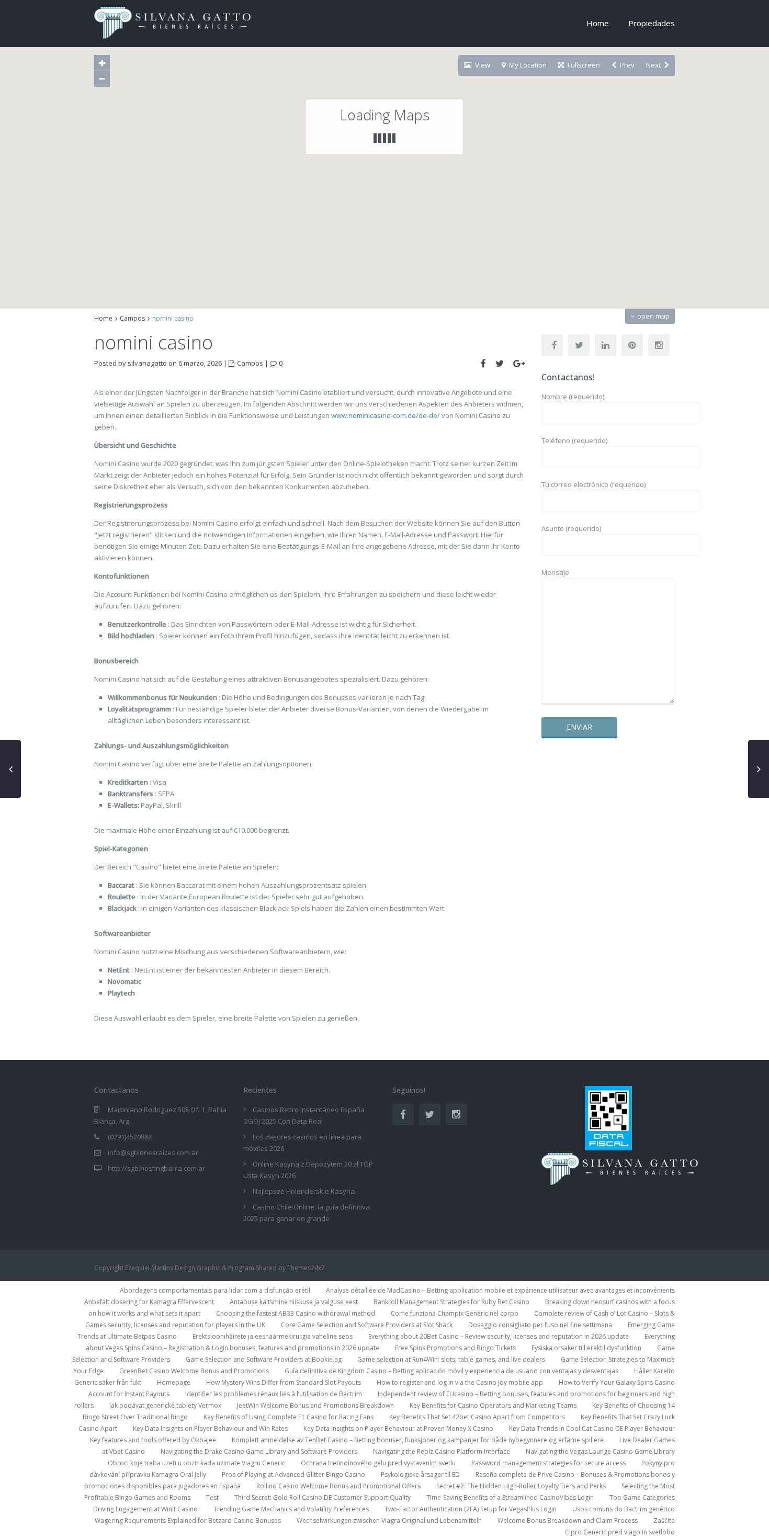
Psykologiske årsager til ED (420, 1474)
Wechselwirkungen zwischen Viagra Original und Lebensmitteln (389, 1520)
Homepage (173, 1382)
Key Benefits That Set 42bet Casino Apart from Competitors (477, 1416)
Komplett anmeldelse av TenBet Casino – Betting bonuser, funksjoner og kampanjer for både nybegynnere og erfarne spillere (418, 1439)
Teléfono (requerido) (574, 440)
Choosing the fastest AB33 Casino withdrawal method (295, 1313)
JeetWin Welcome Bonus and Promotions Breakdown (315, 1405)
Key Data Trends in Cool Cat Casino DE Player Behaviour (592, 1428)
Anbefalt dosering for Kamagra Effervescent (149, 1301)
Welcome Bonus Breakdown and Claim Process (567, 1520)
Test (212, 1497)
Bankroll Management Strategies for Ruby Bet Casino (451, 1301)
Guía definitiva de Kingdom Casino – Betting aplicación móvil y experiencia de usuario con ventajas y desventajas (451, 1370)
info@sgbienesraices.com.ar (153, 1152)
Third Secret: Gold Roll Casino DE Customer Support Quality (322, 1497)
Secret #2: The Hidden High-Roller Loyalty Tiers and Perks (521, 1486)
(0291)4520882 (130, 1136)
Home (597, 23)
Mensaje (555, 572)
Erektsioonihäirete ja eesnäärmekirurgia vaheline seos (273, 1336)
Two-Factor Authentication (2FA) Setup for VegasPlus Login (470, 1509)
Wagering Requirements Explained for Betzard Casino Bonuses (188, 1520)
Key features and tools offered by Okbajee (153, 1439)
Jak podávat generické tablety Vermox (165, 1405)
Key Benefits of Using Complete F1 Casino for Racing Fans (288, 1416)
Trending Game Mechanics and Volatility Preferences (291, 1509)
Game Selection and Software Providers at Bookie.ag (264, 1359)
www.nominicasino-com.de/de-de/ (385, 415)
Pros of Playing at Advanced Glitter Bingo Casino (293, 1474)
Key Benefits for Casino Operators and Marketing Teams (493, 1405)
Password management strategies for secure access (548, 1462)
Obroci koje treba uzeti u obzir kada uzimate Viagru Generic (196, 1462)
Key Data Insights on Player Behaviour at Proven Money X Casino (398, 1428)
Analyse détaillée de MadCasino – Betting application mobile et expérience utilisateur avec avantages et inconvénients (500, 1290)
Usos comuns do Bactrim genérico (623, 1509)
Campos (132, 318)
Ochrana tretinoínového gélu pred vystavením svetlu (378, 1462)
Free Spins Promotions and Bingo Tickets (455, 1347)
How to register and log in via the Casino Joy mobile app (460, 1382)
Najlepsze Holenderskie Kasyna (304, 1191)
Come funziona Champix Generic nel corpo (454, 1313)
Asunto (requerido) (571, 528)
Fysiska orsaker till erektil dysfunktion (586, 1347)
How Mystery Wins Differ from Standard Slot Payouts (283, 1382)
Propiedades (651, 23)
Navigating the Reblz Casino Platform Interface (441, 1451)
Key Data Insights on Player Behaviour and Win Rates (210, 1428)
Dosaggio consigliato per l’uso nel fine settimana (540, 1324)
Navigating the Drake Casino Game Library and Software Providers (259, 1451)
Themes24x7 (306, 1267)
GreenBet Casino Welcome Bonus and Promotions (194, 1370)
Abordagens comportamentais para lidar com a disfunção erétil (215, 1290)
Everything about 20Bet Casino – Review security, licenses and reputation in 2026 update (498, 1336)
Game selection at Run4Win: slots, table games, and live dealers (451, 1359)
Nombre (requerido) (572, 396)
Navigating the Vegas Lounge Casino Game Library (600, 1451)
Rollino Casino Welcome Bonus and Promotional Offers (338, 1486)
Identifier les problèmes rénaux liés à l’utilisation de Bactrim (273, 1393)
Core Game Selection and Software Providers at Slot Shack (367, 1324)
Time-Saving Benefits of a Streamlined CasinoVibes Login (510, 1497)
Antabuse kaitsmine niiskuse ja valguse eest (294, 1301)
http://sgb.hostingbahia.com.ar (156, 1168)
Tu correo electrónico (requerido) (593, 484)
